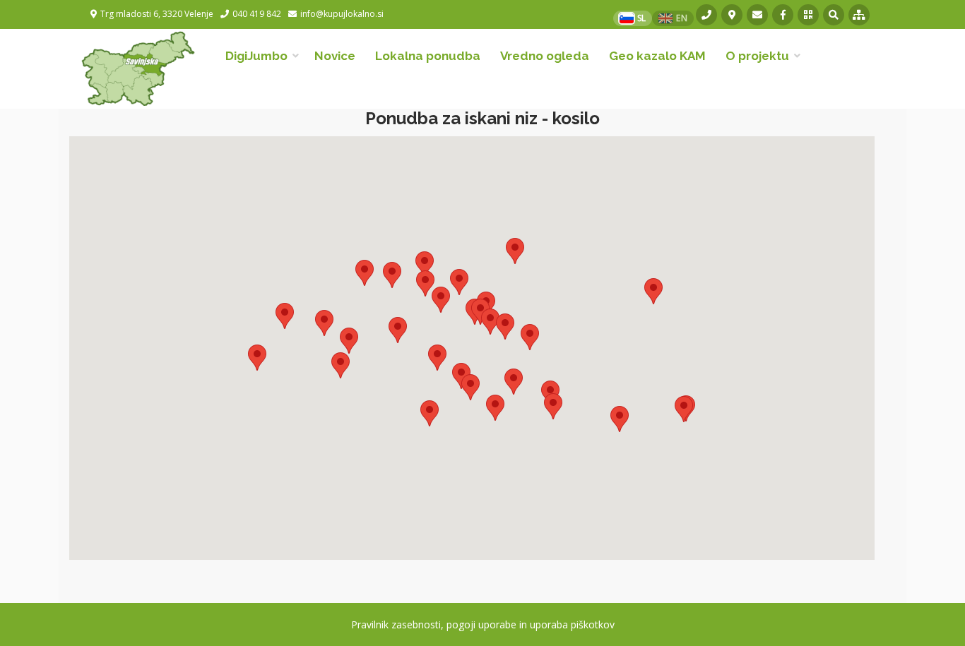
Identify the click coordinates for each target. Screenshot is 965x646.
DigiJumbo (256, 56)
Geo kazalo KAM (657, 56)
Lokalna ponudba (427, 56)
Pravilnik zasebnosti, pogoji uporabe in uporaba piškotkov (483, 624)
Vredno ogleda (544, 56)
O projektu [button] (757, 56)
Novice (334, 56)
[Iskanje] (833, 14)
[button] (257, 358)
